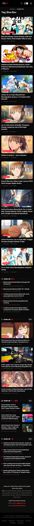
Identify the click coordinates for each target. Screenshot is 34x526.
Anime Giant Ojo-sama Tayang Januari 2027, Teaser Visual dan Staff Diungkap (10, 416)
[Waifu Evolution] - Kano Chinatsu (13, 155)
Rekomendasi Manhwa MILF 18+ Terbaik (16, 289)
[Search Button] (21, 3)
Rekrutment (12, 520)
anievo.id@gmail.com (19, 503)
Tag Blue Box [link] (20, 9)
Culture (5, 336)
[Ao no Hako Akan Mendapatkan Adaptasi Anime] (17, 257)
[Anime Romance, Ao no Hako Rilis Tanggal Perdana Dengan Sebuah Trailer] (17, 228)
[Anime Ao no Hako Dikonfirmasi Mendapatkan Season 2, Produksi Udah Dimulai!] (17, 84)
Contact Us (28, 520)
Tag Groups (21, 523)
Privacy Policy (20, 520)
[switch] (26, 3)
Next (30, 319)
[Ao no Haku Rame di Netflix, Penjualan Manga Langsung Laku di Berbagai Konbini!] (17, 114)
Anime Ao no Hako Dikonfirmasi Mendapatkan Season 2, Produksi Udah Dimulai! (15, 97)
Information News (8, 32)
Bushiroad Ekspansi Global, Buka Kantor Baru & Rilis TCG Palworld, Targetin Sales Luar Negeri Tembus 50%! (16, 472)
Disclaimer (13, 523)
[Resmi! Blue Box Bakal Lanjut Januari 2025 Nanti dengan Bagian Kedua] (17, 170)
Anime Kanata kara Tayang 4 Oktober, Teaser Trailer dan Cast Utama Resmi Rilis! (10, 427)
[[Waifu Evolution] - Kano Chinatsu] (17, 144)
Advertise (4, 520)
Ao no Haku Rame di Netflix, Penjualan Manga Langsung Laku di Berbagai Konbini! (15, 127)
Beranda (12, 9)
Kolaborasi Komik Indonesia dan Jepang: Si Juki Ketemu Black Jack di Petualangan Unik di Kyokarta (17, 444)
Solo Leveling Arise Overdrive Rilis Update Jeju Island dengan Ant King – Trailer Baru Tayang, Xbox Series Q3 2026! (16, 465)
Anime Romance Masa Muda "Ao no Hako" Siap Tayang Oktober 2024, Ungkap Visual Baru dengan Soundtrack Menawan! (16, 211)
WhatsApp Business (19, 505)
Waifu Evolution (8, 151)
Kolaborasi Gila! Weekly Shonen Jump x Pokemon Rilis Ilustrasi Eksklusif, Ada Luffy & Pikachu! (17, 67)
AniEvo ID (9, 279)
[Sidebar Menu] (31, 3)
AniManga (6, 90)
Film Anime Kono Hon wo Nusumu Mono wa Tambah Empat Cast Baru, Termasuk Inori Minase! (15, 342)
